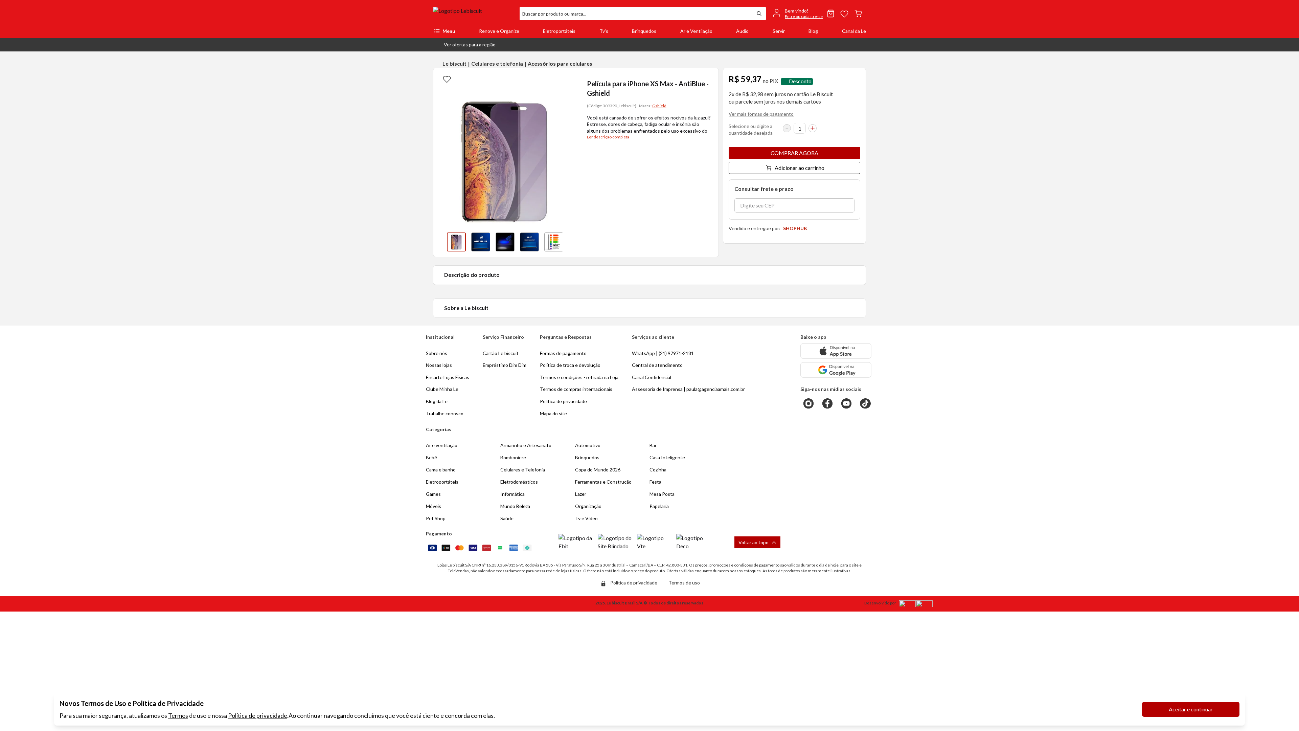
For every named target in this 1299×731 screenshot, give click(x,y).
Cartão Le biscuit (501, 353)
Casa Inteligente (667, 457)
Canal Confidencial (651, 377)
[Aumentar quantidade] (812, 128)
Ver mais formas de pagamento (761, 114)
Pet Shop (436, 518)
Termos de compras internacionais (576, 389)
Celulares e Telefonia (522, 469)
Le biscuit (454, 63)
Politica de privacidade (563, 401)
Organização (588, 506)
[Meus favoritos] (844, 13)
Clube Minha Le (442, 389)
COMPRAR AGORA (794, 153)
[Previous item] (440, 242)
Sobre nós (436, 353)
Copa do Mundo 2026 (597, 469)
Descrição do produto (472, 274)
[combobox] (636, 13)
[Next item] (569, 242)
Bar (653, 445)
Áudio (742, 31)
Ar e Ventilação (696, 31)
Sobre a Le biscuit (466, 308)
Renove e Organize (499, 31)
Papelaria (659, 506)
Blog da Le (437, 401)
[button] (464, 45)
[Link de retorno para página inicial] (473, 13)
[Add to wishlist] (446, 78)
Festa (655, 482)
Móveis (433, 506)
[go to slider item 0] (456, 241)
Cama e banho (441, 469)
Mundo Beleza (515, 506)
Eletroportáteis (559, 31)
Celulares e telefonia (497, 63)
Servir (779, 31)
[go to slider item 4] (553, 241)
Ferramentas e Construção (603, 482)
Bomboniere (513, 457)
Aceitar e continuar (1191, 709)
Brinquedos (644, 31)
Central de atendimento (657, 365)
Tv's (603, 31)
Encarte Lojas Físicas (447, 377)
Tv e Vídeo (586, 518)
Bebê (431, 457)
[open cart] (858, 13)
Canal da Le (854, 31)
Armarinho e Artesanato (525, 445)
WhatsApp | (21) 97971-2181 (663, 353)
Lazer (580, 494)
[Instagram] (808, 403)
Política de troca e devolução (570, 365)
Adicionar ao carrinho (799, 167)
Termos (178, 715)
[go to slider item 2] (505, 241)
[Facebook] (827, 403)
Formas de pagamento (563, 353)
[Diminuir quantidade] (787, 128)
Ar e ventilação (441, 445)
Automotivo (587, 445)
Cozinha (658, 469)
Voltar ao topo (753, 542)
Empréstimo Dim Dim (504, 365)
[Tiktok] (865, 403)
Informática (512, 494)
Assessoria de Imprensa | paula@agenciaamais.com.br (688, 389)
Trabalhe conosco (444, 413)
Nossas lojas (439, 365)
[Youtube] (846, 403)
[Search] (759, 13)
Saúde (507, 518)
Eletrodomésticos (519, 482)
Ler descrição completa (608, 136)
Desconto (800, 81)
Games (433, 494)
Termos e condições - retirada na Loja (579, 377)
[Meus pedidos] (830, 13)
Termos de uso (684, 582)
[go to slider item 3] (529, 241)
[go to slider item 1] (480, 241)
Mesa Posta (662, 494)
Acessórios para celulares (560, 63)
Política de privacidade (257, 715)
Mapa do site (553, 413)
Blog (813, 31)
